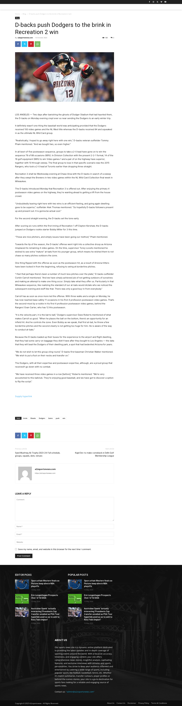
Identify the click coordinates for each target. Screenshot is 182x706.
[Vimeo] (161, 2)
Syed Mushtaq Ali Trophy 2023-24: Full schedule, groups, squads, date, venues (37, 454)
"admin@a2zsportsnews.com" (80, 691)
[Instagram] (153, 2)
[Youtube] (165, 2)
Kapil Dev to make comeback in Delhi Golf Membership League (94, 454)
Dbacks (33, 418)
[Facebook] (149, 2)
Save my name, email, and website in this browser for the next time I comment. (54, 549)
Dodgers (42, 418)
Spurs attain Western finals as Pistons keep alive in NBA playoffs (45, 583)
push (57, 418)
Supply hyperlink (23, 396)
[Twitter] (157, 2)
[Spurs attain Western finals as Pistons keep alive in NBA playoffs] (22, 584)
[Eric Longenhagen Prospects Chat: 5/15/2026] (22, 599)
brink (25, 418)
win (64, 418)
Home (17, 14)
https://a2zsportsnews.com (45, 473)
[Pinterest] (31, 44)
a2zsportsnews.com (25, 38)
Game (50, 418)
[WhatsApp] (37, 44)
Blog (24, 14)
